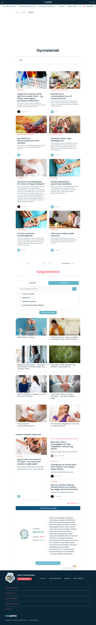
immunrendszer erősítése (25, 134)
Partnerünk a (65, 568)
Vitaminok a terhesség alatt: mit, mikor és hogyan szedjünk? (31, 183)
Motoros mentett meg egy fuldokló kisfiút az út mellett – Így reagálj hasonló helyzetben (64, 487)
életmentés (54, 481)
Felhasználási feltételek (55, 578)
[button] (48, 587)
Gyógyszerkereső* (11, 598)
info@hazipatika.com (34, 620)
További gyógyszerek (48, 312)
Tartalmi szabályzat (78, 578)
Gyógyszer (32, 283)
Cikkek (20, 60)
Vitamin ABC (54, 229)
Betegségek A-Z (10, 593)
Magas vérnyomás (74, 6)
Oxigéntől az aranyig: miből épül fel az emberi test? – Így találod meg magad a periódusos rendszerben (30, 97)
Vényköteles (26, 297)
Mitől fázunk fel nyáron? (26, 337)
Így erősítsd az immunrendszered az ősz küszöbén (28, 140)
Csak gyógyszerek (28, 294)
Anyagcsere (54, 178)
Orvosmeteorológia (8, 6)
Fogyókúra (54, 461)
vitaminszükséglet (56, 134)
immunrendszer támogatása (59, 90)
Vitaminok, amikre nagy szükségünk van (61, 139)
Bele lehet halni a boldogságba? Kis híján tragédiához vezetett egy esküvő (62, 445)
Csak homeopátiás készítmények (33, 305)
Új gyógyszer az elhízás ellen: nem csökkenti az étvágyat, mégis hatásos (64, 466)
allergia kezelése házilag (47, 6)
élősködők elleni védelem (27, 6)
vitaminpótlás (21, 178)
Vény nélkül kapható (29, 301)
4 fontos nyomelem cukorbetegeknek (25, 234)
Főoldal (17, 12)
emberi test (20, 90)
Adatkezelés (67, 578)
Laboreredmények (11, 588)
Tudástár (23, 12)
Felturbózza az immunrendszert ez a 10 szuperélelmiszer (61, 96)
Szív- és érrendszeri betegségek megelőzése (64, 438)
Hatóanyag (63, 283)
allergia (61, 6)
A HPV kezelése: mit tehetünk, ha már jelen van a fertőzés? (31, 395)
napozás (20, 456)
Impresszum (43, 578)
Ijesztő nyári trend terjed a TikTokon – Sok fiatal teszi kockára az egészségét (29, 461)
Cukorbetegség (22, 229)
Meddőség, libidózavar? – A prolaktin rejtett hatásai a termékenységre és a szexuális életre (31, 367)
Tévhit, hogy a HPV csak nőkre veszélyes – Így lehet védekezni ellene (63, 396)
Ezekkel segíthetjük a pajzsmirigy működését (61, 183)
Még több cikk (71, 503)
